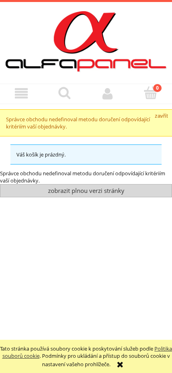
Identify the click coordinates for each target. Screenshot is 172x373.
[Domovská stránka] (86, 40)
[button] (21, 93)
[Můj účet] (107, 93)
